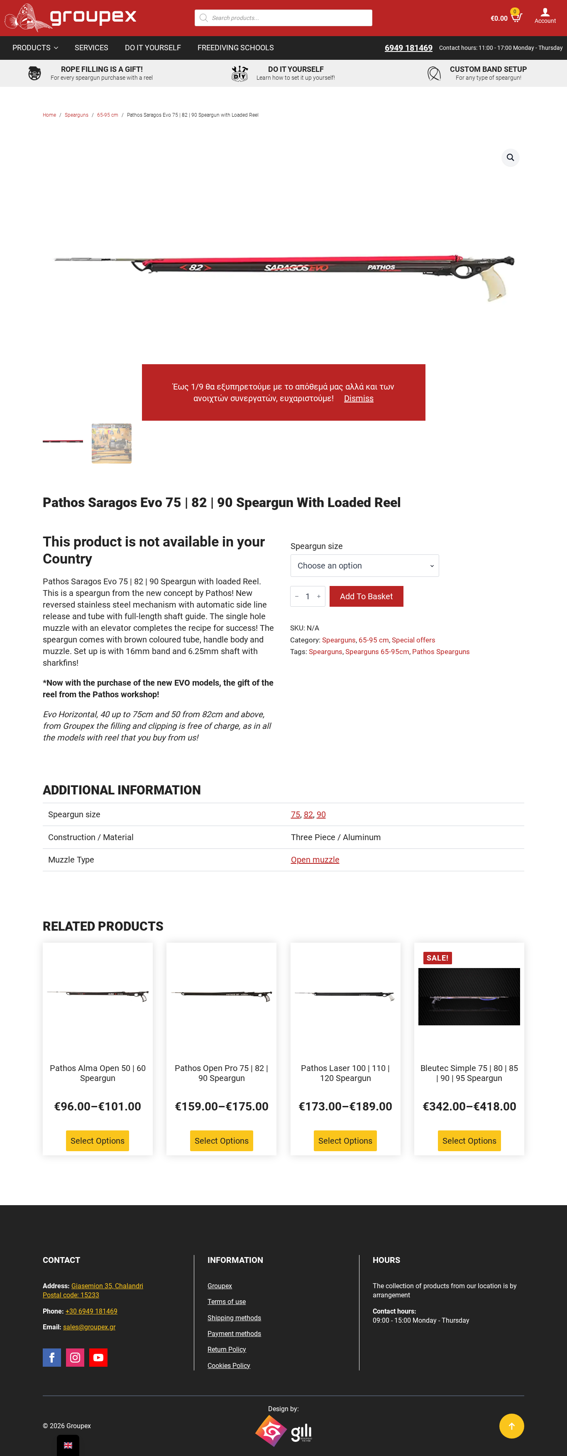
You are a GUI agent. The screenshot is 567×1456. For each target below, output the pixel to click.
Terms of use (227, 1302)
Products (31, 48)
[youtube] (98, 1357)
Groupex (220, 1286)
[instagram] (75, 1357)
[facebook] (52, 1357)
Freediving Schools (236, 48)
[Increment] (318, 596)
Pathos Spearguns (441, 652)
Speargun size (317, 546)
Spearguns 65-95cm (377, 652)
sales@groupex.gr (89, 1327)
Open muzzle (315, 860)
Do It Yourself (153, 48)
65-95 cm (107, 115)
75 (295, 814)
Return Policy (227, 1349)
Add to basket (366, 596)
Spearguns (76, 115)
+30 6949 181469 (91, 1311)
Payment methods (234, 1334)
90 (321, 814)
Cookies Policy (229, 1366)
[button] (510, 157)
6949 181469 (409, 48)
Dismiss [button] (359, 398)
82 (308, 814)
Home (49, 115)
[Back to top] (511, 1426)
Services (91, 48)
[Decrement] (296, 596)
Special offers (413, 640)
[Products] (58, 48)
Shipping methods (234, 1318)
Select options (98, 1141)
